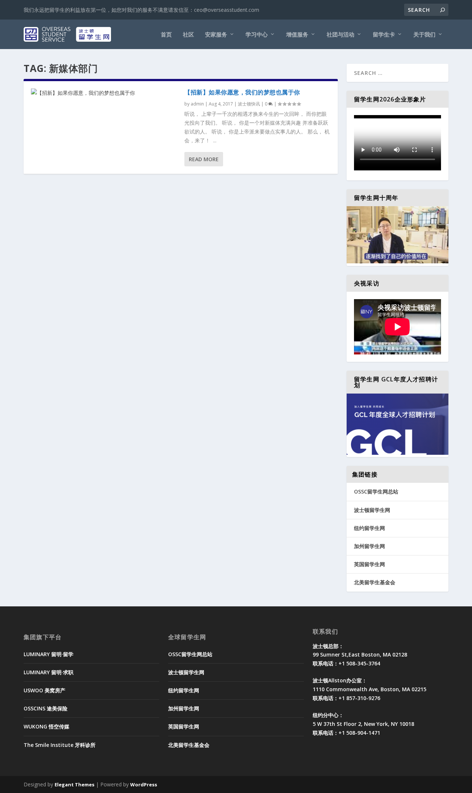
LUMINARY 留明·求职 (48, 672)
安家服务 (216, 34)
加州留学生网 (369, 546)
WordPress (143, 784)
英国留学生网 (369, 564)
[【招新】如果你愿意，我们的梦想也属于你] (104, 93)
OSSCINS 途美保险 (45, 708)
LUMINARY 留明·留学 (48, 654)
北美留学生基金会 (374, 582)
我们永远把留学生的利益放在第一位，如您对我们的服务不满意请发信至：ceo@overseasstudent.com (141, 9)
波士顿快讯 (249, 104)
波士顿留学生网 (372, 509)
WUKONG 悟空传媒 (46, 726)
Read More (204, 159)
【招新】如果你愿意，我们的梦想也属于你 (242, 92)
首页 (166, 34)
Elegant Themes (74, 784)
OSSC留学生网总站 (376, 491)
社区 (188, 34)
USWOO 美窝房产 (44, 690)
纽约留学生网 (369, 527)
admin (197, 104)
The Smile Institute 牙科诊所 (60, 744)
